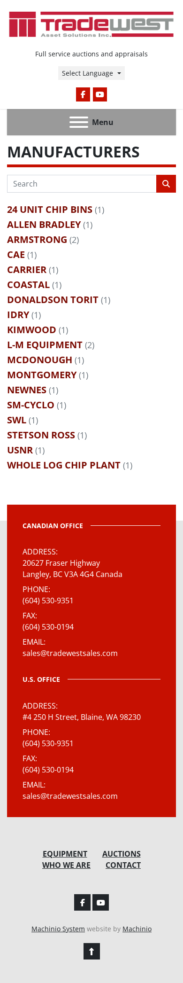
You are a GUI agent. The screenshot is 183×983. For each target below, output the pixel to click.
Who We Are (66, 865)
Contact (123, 865)
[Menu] (78, 122)
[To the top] (92, 951)
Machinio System (58, 928)
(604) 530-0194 (48, 627)
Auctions (121, 854)
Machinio (137, 928)
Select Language (87, 73)
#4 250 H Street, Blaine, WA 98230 (82, 717)
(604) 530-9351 (48, 600)
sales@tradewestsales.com (70, 653)
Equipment (65, 854)
